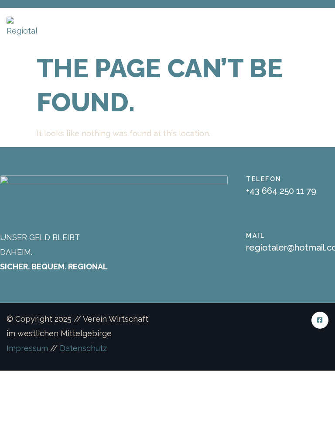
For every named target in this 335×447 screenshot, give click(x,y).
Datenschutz (83, 348)
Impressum (27, 348)
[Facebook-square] (319, 320)
